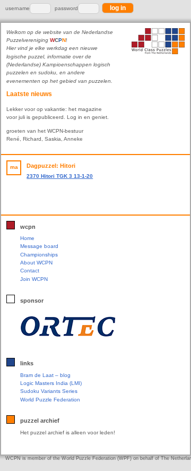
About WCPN (36, 263)
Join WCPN (34, 279)
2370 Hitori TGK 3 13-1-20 (60, 176)
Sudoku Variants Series (48, 391)
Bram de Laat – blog (45, 375)
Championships (39, 255)
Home (27, 238)
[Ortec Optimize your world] (93, 326)
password (66, 8)
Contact (29, 270)
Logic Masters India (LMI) (51, 383)
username (17, 8)
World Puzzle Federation (50, 400)
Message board (39, 246)
